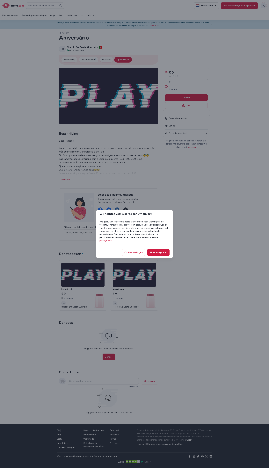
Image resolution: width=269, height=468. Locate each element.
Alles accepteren (158, 252)
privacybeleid (105, 240)
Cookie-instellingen (133, 252)
